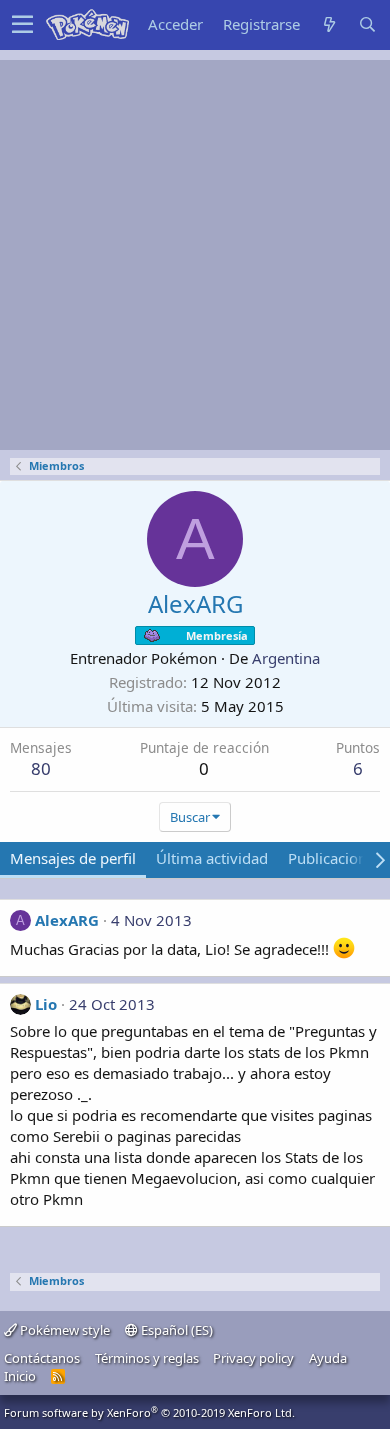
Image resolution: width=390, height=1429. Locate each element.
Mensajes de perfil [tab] (73, 858)
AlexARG (67, 920)
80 (41, 768)
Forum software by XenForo (149, 1412)
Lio (46, 1004)
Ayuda (328, 1358)
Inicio (20, 1376)
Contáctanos (42, 1358)
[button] (22, 25)
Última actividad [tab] (212, 858)
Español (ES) (175, 1330)
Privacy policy (253, 1358)
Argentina (286, 658)
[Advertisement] (195, 255)
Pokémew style (63, 1330)
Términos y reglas (147, 1358)
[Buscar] (367, 24)
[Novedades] (329, 24)
